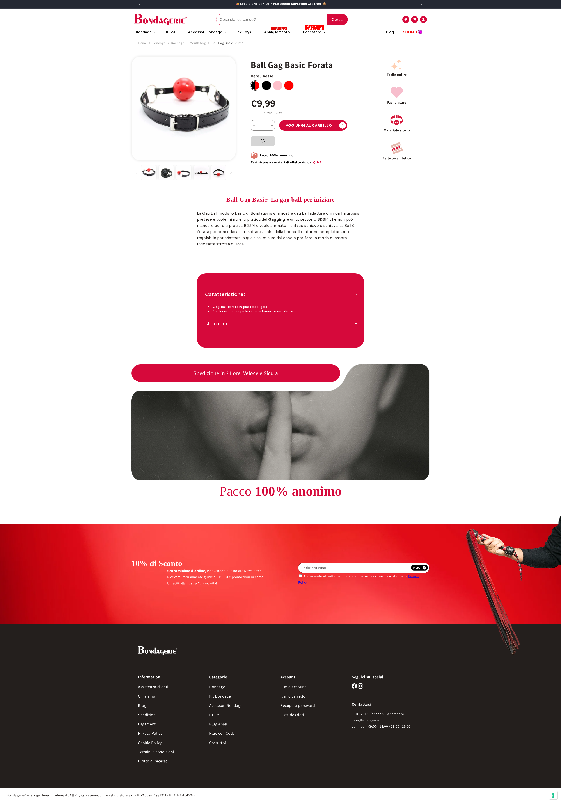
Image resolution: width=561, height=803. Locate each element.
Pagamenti (147, 724)
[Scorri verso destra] (231, 173)
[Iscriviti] (419, 568)
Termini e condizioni (156, 751)
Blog (142, 705)
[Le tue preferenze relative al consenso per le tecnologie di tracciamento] (553, 795)
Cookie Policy (150, 742)
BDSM (214, 714)
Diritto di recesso (153, 761)
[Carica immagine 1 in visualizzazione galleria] (148, 172)
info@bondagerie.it (367, 720)
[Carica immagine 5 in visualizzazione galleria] (201, 172)
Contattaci (361, 704)
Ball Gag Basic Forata (227, 43)
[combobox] (282, 19)
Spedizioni (147, 714)
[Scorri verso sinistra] (136, 173)
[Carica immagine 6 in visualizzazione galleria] (218, 172)
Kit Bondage (220, 696)
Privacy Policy (150, 733)
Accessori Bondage (225, 705)
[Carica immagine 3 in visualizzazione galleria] (166, 172)
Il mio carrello (292, 696)
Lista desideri (292, 714)
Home (142, 43)
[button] (405, 19)
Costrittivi (217, 742)
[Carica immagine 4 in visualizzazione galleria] (183, 172)
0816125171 (361, 714)
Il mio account (293, 686)
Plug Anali (218, 724)
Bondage (158, 43)
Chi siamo (146, 696)
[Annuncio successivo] (421, 4)
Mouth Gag (198, 43)
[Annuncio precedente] (139, 4)
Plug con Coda (222, 733)
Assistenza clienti (153, 686)
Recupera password (297, 705)
